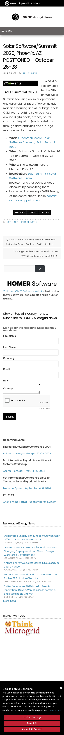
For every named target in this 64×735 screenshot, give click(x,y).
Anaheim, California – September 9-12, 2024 (29, 502)
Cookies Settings (32, 717)
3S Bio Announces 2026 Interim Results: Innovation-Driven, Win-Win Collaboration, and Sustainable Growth (29, 590)
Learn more (55, 710)
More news (9, 601)
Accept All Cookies (32, 729)
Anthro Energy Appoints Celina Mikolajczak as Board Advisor (31, 564)
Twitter (33, 212)
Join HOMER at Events (25, 222)
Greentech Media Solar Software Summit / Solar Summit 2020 (32, 142)
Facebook (20, 212)
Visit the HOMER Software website (23, 291)
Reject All (32, 723)
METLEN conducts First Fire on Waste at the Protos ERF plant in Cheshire (30, 576)
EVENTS (9, 222)
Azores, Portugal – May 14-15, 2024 (24, 471)
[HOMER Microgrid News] (32, 17)
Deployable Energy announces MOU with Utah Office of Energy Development (32, 537)
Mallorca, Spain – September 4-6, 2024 (27, 488)
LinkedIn (45, 212)
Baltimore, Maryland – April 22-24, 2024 (27, 453)
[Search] (40, 268)
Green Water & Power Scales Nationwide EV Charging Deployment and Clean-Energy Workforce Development (30, 551)
